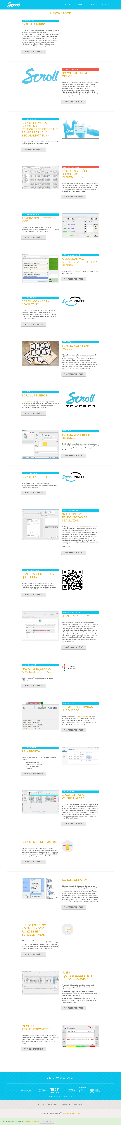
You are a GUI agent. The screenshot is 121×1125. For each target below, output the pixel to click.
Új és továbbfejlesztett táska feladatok (77, 975)
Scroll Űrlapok (75, 879)
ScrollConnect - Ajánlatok (35, 303)
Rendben (47, 1121)
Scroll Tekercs (34, 395)
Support (93, 5)
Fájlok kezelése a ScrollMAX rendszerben (76, 174)
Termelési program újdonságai (77, 709)
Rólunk (68, 5)
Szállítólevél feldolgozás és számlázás (74, 517)
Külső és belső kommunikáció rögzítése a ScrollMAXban (34, 930)
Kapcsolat (107, 5)
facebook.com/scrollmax (72, 1113)
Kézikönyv (80, 5)
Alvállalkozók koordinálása (74, 797)
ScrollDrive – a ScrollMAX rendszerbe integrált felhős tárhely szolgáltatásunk (40, 129)
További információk (31, 1121)
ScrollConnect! (35, 476)
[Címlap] (14, 4)
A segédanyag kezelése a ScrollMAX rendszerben (79, 262)
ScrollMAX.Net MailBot (40, 842)
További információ (35, 52)
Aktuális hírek (33, 24)
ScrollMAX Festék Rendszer (76, 436)
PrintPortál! (32, 751)
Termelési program (83, 717)
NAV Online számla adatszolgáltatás (36, 670)
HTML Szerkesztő (75, 616)
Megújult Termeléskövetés (36, 1028)
